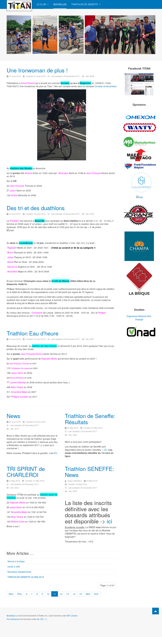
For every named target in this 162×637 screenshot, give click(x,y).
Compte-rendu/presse (105, 86)
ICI (55, 453)
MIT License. (72, 615)
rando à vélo (13, 566)
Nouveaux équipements (19, 571)
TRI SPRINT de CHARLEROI (26, 472)
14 (74, 593)
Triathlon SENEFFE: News (89, 472)
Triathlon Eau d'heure (32, 333)
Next (88, 593)
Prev (19, 593)
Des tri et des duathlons (36, 208)
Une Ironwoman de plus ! (37, 70)
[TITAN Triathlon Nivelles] (19, 4)
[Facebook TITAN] (139, 84)
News (13, 416)
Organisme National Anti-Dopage (139, 318)
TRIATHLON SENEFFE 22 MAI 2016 (25, 577)
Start (11, 593)
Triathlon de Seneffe (85, 4)
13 (67, 593)
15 (80, 593)
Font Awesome (13, 619)
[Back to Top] (155, 611)
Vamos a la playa (16, 561)
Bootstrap (11, 615)
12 (61, 593)
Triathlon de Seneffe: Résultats (90, 419)
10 (48, 593)
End (96, 593)
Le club (42, 4)
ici (109, 521)
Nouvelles (59, 4)
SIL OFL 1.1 (42, 619)
